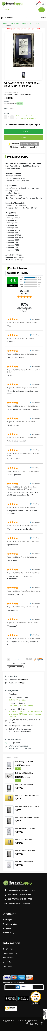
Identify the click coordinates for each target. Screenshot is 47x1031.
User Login (7, 920)
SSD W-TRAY (15, 23)
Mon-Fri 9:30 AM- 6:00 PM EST (19, 895)
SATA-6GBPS (26, 23)
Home (5, 23)
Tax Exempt (7, 966)
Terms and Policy (10, 953)
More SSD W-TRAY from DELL (23, 95)
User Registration (10, 924)
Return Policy (8, 958)
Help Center (8, 949)
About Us (7, 962)
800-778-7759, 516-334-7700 (19, 899)
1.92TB (37, 23)
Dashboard (7, 928)
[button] (45, 1014)
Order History (8, 933)
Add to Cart (24, 132)
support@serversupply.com (19, 903)
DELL (11, 95)
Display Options (19, 663)
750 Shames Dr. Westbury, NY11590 (21, 890)
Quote (23, 137)
